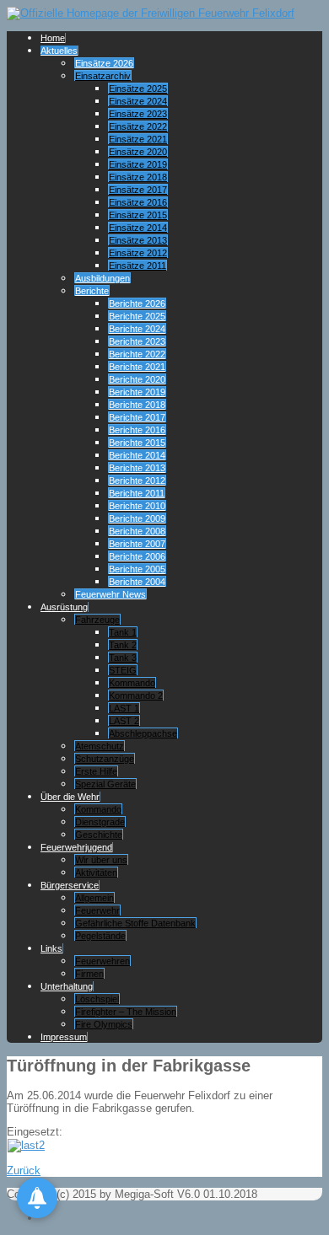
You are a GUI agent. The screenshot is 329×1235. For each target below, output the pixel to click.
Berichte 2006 (137, 556)
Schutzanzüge (104, 759)
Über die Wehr (70, 797)
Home (52, 38)
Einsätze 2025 (138, 88)
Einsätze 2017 (138, 190)
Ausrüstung (64, 607)
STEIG (123, 670)
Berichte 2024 (137, 329)
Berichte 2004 (137, 582)
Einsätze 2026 (104, 63)
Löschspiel (97, 999)
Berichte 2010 (137, 506)
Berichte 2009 (137, 518)
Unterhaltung (66, 986)
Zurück (23, 1170)
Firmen (89, 974)
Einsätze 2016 (138, 202)
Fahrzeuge (97, 620)
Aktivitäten (96, 872)
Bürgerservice (69, 885)
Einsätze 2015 (138, 215)
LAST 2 (124, 721)
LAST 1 (124, 708)
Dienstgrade (100, 822)
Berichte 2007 (137, 544)
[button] (37, 1198)
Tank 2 (123, 645)
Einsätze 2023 (138, 114)
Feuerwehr (97, 910)
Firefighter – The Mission (125, 1012)
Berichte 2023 (137, 341)
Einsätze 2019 (138, 164)
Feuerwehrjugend (76, 847)
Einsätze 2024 (138, 101)
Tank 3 (123, 657)
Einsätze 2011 (137, 265)
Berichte (92, 291)
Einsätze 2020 (138, 152)
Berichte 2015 (137, 443)
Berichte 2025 (137, 316)
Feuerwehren (102, 961)
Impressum (63, 1037)
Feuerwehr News (110, 594)
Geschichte (98, 835)
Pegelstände (100, 936)
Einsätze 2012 (138, 253)
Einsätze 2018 (138, 177)
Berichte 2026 (137, 303)
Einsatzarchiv (103, 76)
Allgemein (94, 898)
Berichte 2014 (137, 455)
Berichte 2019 (137, 392)
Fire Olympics (103, 1024)
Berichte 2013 (137, 468)
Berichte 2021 (137, 367)
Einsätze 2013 (138, 240)
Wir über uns (101, 860)
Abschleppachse (143, 733)
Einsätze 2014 (138, 228)
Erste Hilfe (96, 771)
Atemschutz (99, 746)
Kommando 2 (136, 695)
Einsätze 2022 (138, 126)
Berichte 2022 (137, 354)
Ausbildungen (102, 278)
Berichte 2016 (137, 430)
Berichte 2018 (137, 405)
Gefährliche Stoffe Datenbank (135, 923)
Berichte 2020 (137, 379)
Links (51, 948)
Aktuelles (59, 51)
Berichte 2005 (137, 569)
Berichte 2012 (137, 480)
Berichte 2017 (137, 417)
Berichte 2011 (136, 493)
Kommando (132, 683)
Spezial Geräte (105, 784)
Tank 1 (123, 632)
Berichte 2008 (137, 531)
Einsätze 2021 (138, 139)
